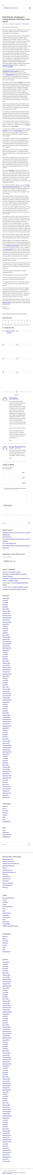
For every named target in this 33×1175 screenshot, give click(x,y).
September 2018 (6, 778)
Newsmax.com (6, 879)
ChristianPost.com (7, 885)
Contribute (5, 902)
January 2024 (6, 665)
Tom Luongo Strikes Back (9, 543)
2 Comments (11, 24)
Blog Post (5, 806)
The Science (5, 921)
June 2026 (5, 602)
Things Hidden (6, 924)
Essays (16, 24)
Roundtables (5, 915)
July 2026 (5, 600)
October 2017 (6, 791)
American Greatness (7, 883)
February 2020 (6, 767)
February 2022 (6, 715)
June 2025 (5, 628)
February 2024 (6, 663)
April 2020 (5, 763)
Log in (4, 830)
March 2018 (5, 784)
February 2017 (6, 797)
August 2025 (5, 624)
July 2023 (5, 678)
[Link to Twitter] (24, 1171)
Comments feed (6, 834)
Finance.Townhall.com (8, 861)
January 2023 (6, 691)
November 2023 (6, 669)
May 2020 (5, 760)
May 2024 (5, 656)
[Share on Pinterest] (13, 322)
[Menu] (30, 8)
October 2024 (6, 646)
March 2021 (5, 739)
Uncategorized (6, 821)
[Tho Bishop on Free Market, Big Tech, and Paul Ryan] (9, 364)
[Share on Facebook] (4, 322)
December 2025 (6, 615)
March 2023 (5, 687)
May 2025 (5, 630)
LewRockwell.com (7, 870)
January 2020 (6, 769)
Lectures (4, 815)
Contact (4, 900)
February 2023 (6, 689)
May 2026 (5, 605)
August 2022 (5, 702)
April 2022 (5, 711)
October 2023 (6, 672)
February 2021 (6, 741)
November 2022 (6, 695)
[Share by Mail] (28, 322)
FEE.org (4, 868)
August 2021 (5, 728)
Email (23, 477)
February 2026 (6, 611)
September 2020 (6, 752)
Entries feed (5, 832)
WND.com (5, 874)
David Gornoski (26, 24)
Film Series (5, 810)
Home (4, 908)
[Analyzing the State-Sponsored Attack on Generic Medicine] (23, 364)
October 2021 (6, 724)
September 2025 (6, 622)
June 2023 (5, 680)
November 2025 (6, 617)
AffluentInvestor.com (7, 859)
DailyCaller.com (6, 876)
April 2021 (5, 737)
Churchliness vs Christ (15, 572)
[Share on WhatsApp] (10, 322)
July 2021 (5, 730)
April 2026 (5, 607)
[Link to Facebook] (22, 1171)
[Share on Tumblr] (19, 322)
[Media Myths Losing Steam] (23, 351)
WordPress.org (6, 837)
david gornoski (8, 313)
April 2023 (5, 685)
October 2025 (6, 620)
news (16, 313)
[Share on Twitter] (7, 322)
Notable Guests (6, 913)
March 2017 (5, 795)
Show (3, 819)
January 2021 (6, 743)
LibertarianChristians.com (9, 872)
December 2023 (6, 667)
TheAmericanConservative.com (10, 863)
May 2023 (5, 682)
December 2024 (6, 641)
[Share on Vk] (22, 322)
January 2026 (6, 613)
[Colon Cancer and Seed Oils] (23, 337)
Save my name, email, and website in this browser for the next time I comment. (15, 489)
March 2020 (5, 765)
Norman (4, 572)
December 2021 (6, 719)
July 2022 (5, 704)
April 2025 (5, 633)
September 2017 (6, 793)
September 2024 (6, 648)
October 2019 (6, 773)
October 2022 (6, 698)
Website (23, 483)
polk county (20, 313)
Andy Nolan (5, 578)
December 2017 (6, 786)
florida (13, 313)
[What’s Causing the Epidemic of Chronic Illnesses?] (9, 378)
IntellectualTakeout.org (8, 866)
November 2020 (6, 747)
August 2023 (5, 676)
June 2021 (5, 732)
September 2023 (6, 674)
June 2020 (5, 758)
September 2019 (6, 776)
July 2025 (5, 626)
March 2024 (5, 661)
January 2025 (6, 639)
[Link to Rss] (29, 1171)
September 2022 (6, 700)
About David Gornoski (8, 898)
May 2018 (5, 782)
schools (25, 313)
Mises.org (5, 887)
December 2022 (6, 693)
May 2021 (5, 734)
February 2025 (6, 637)
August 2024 (5, 650)
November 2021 (6, 721)
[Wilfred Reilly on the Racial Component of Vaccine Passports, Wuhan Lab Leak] (9, 351)
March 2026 (5, 609)
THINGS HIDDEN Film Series (10, 926)
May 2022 (5, 708)
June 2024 (5, 654)
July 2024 (5, 652)
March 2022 (5, 713)
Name (23, 472)
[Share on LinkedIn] (16, 322)
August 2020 (5, 754)
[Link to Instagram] (27, 1171)
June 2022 (5, 706)
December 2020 (6, 745)
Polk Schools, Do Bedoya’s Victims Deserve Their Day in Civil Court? (16, 19)
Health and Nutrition (7, 906)
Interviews (5, 813)
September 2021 (6, 726)
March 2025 (5, 635)
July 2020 (5, 756)
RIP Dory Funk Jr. (7, 537)
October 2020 (6, 750)
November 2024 (6, 643)
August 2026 (5, 598)
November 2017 (6, 789)
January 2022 (6, 717)
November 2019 (6, 771)
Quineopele (5, 574)
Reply (10, 440)
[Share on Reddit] (25, 322)
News (20, 24)
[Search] (26, 8)
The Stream (5, 881)
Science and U (6, 917)
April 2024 (5, 659)
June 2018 (5, 780)
